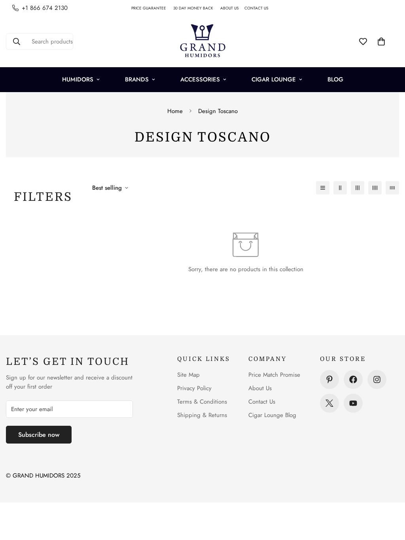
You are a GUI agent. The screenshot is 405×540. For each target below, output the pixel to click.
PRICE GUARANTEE (152, 8)
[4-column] (375, 187)
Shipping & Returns (202, 415)
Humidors (77, 79)
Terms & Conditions (202, 401)
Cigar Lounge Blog (272, 415)
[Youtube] (353, 403)
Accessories (200, 79)
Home (175, 111)
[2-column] (340, 187)
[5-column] (392, 187)
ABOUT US (232, 8)
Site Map (188, 374)
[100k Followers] (376, 379)
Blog (335, 79)
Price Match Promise (274, 374)
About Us (260, 388)
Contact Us (261, 401)
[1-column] (322, 187)
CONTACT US (259, 8)
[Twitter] (329, 403)
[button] (381, 41)
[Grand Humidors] (202, 41)
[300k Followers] (353, 379)
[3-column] (357, 187)
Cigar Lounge (274, 79)
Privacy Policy (194, 388)
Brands (137, 79)
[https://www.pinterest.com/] (329, 379)
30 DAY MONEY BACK (196, 8)
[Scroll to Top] (389, 497)
